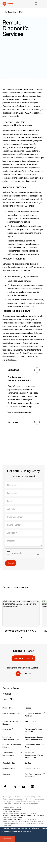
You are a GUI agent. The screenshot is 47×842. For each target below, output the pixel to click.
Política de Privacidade (11, 815)
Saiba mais (13, 369)
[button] (21, 637)
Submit (11, 563)
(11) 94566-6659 (16, 809)
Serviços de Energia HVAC (19, 630)
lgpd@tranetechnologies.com (13, 819)
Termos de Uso (38, 815)
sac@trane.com (13, 811)
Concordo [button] (8, 839)
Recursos (13, 422)
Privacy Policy (26, 815)
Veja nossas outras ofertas (19, 412)
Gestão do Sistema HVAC (14, 12)
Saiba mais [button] (26, 832)
